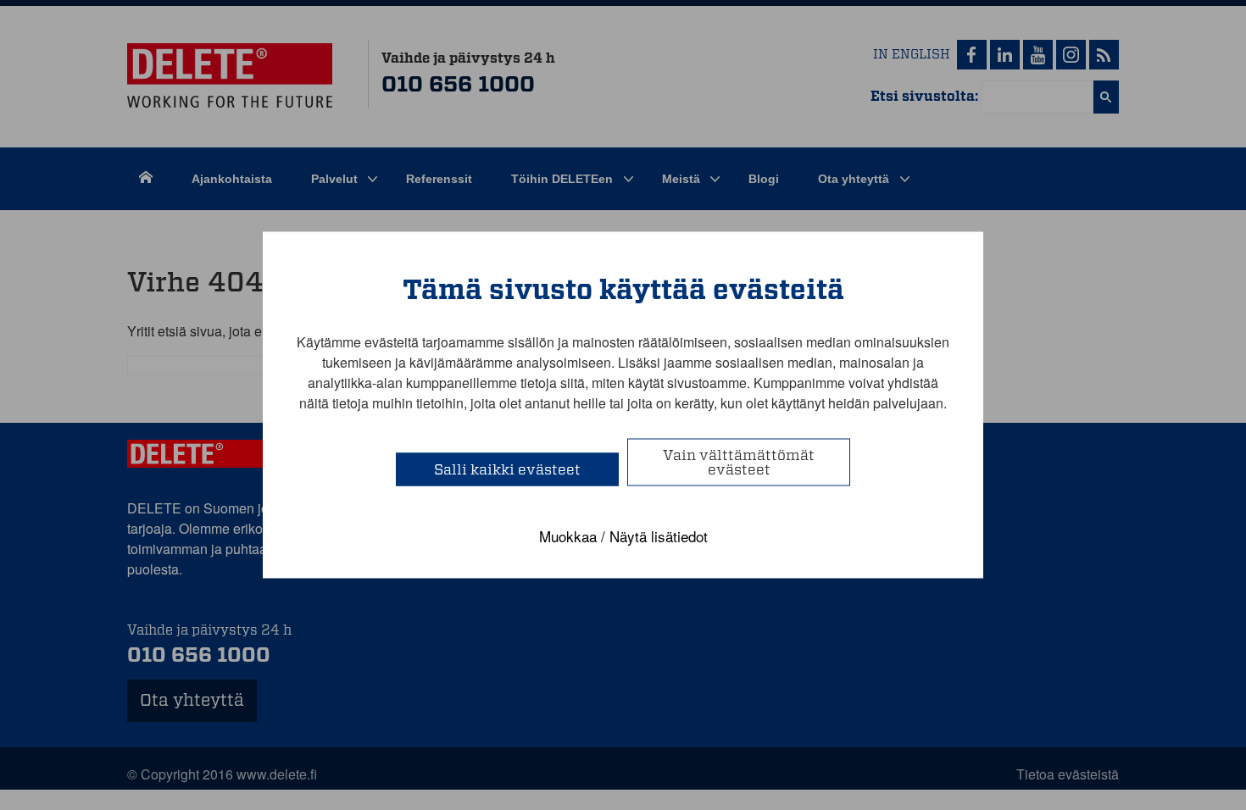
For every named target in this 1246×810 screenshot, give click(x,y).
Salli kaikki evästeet (507, 470)
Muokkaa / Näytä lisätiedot (623, 535)
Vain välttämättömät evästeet (739, 462)
